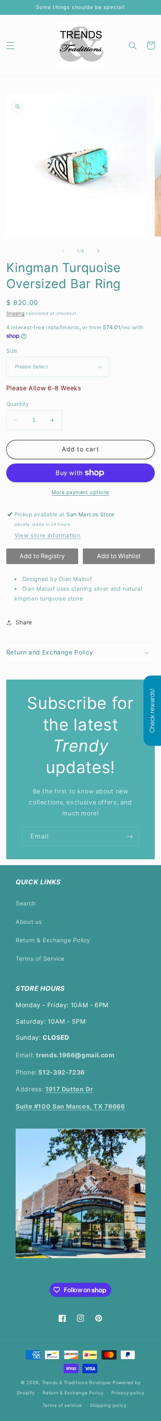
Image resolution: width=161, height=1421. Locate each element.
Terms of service (62, 1405)
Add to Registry (42, 556)
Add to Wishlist (119, 556)
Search (26, 903)
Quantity (17, 404)
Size (12, 351)
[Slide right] (98, 251)
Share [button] (24, 622)
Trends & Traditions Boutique (76, 1382)
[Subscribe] (130, 836)
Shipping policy (108, 1405)
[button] (10, 45)
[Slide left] (63, 251)
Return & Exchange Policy (53, 940)
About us (29, 921)
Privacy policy (127, 1393)
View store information (47, 535)
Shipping (15, 313)
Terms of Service (40, 958)
